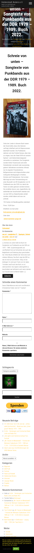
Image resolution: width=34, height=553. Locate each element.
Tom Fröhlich (8, 510)
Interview (7, 478)
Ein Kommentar (17, 46)
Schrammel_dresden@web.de (14, 212)
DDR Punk (20, 44)
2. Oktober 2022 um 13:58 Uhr (9, 239)
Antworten (7, 276)
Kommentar (6, 291)
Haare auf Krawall (9, 474)
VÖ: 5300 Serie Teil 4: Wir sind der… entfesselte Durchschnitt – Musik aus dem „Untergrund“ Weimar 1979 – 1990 (17, 426)
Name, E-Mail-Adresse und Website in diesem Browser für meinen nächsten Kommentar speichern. (14, 348)
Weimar (6, 486)
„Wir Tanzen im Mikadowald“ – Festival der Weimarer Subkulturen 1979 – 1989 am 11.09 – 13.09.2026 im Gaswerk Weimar (17, 443)
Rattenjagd (17, 498)
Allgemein (20, 42)
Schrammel (28, 39)
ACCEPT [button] (16, 548)
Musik (25, 44)
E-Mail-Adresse (8, 326)
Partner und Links (11, 536)
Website (5, 334)
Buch (15, 44)
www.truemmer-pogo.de (12, 219)
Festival (6, 471)
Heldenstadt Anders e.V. (12, 2)
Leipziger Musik (9, 481)
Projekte (6, 483)
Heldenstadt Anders (10, 476)
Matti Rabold (8, 520)
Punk (29, 44)
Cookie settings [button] (7, 549)
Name (4, 317)
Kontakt (8, 532)
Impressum (9, 534)
